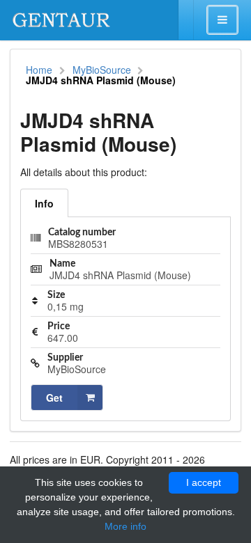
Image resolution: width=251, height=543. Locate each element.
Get (54, 397)
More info (125, 526)
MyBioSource (102, 69)
